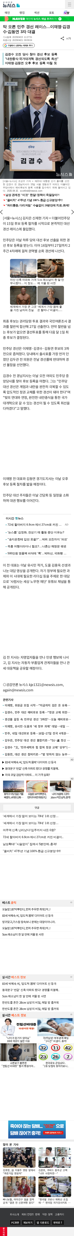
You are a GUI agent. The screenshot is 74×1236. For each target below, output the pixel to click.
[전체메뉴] (69, 4)
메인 (7, 12)
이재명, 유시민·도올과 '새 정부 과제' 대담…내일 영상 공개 (38, 726)
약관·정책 (47, 1214)
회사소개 (14, 1214)
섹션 (36, 12)
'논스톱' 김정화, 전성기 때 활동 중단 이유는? (36, 532)
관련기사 (8, 699)
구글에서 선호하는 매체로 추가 (20, 45)
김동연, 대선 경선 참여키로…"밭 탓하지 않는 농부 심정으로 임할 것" (38, 754)
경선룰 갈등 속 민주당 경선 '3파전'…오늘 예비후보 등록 (38, 719)
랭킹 (22, 12)
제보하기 (28, 1222)
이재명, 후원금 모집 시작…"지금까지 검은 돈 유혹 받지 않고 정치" (38, 705)
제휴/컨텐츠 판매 (31, 1214)
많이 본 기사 (10, 1144)
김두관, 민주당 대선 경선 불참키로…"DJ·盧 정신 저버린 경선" (38, 740)
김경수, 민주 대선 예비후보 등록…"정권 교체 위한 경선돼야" (38, 712)
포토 (51, 12)
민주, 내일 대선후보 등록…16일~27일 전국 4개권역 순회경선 (38, 733)
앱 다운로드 (43, 1222)
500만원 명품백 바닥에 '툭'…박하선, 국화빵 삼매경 (38, 553)
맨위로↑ (58, 1222)
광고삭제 (4, 1231)
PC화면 (15, 1222)
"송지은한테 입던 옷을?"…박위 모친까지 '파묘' (38, 539)
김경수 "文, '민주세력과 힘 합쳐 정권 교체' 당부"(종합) (38, 747)
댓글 (37, 807)
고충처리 (59, 1214)
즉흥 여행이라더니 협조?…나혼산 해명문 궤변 (37, 546)
